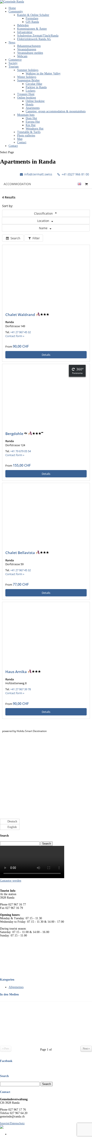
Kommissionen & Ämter (32, 28)
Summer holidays (27, 70)
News (12, 42)
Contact (21, 142)
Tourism (14, 66)
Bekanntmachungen (29, 46)
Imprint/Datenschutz (12, 1123)
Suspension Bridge (28, 80)
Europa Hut (33, 121)
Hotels (29, 104)
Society (13, 63)
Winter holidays (26, 77)
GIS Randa (32, 21)
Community (16, 11)
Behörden (23, 25)
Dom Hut (31, 118)
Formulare (32, 18)
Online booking (26, 97)
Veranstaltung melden (30, 52)
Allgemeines (16, 987)
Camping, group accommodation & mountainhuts (56, 111)
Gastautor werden (10, 880)
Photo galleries (26, 135)
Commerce (15, 59)
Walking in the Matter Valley (43, 73)
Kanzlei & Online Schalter (33, 15)
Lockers (30, 90)
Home (12, 8)
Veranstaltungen (26, 49)
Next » (86, 1048)
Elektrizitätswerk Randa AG (34, 39)
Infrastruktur (25, 32)
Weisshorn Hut (34, 128)
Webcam (22, 56)
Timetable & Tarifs (28, 132)
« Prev (5, 1048)
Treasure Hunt (25, 94)
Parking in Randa (36, 87)
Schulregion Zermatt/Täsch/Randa (37, 35)
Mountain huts (25, 114)
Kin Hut (31, 125)
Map (19, 139)
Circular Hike (34, 83)
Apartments (33, 108)
